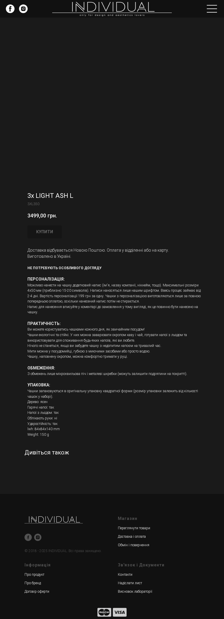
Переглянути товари (134, 528)
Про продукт (34, 575)
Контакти (125, 575)
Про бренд (32, 583)
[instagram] (37, 537)
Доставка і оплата (132, 537)
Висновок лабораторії (135, 591)
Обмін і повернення (133, 545)
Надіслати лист (130, 583)
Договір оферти (36, 591)
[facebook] (28, 537)
